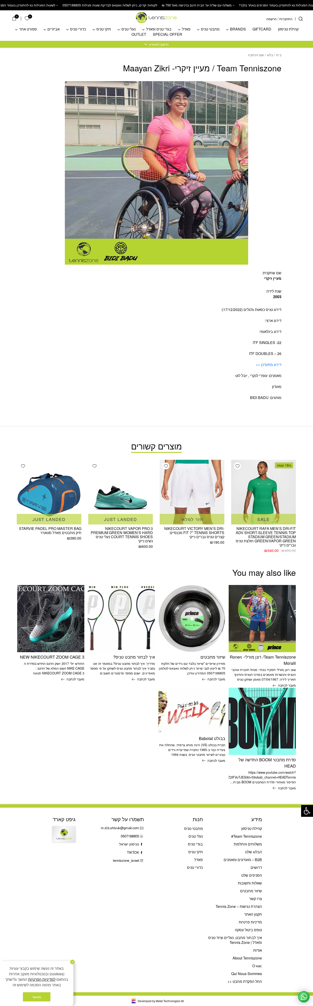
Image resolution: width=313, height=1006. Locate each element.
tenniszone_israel (126, 860)
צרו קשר (255, 898)
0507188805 (130, 836)
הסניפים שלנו (251, 875)
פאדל (186, 29)
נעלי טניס (128, 29)
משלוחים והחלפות (248, 844)
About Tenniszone (247, 958)
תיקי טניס (103, 29)
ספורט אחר (28, 29)
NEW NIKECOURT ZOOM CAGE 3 (52, 657)
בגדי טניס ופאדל (158, 29)
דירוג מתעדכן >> (268, 364)
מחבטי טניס (210, 29)
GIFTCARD (262, 29)
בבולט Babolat (212, 738)
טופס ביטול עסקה (248, 929)
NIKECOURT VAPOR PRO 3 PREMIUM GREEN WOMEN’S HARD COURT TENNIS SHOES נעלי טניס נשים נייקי (122, 534)
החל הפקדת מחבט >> (245, 981)
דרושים (256, 867)
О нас (257, 965)
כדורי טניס (78, 29)
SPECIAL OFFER (167, 34)
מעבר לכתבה (287, 685)
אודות (257, 950)
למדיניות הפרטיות (41, 979)
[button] (307, 811)
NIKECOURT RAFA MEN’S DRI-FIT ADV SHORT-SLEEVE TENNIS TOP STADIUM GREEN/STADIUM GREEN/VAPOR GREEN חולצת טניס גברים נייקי (266, 537)
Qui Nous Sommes (246, 973)
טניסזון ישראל (129, 844)
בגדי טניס (195, 844)
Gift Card (64, 838)
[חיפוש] (301, 19)
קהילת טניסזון (288, 29)
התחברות (285, 18)
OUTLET (139, 34)
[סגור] (72, 962)
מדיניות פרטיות (250, 922)
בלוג (270, 55)
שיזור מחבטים (212, 657)
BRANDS (238, 29)
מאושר (36, 997)
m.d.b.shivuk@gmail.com (120, 827)
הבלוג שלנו (253, 851)
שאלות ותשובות (250, 883)
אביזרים (53, 29)
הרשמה (271, 18)
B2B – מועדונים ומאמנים (243, 859)
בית (278, 55)
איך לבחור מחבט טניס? (134, 657)
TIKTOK (133, 852)
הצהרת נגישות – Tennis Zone (239, 906)
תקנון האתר (253, 914)
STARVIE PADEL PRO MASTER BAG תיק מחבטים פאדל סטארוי (50, 530)
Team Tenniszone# (246, 836)
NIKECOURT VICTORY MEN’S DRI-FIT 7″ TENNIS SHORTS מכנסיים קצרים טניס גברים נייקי (194, 532)
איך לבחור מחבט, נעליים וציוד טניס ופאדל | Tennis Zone (235, 940)
